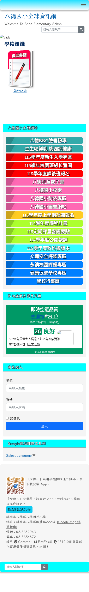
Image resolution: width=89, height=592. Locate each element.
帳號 (9, 380)
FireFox (43, 541)
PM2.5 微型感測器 (44, 351)
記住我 (14, 418)
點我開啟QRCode (19, 509)
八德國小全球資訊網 (31, 16)
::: (4, 41)
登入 (44, 426)
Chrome (23, 541)
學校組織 (20, 90)
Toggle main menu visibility (84, 4)
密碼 (9, 399)
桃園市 (37, 316)
